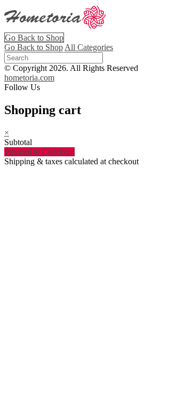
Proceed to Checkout (39, 151)
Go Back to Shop (34, 37)
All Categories (89, 47)
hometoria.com (29, 77)
